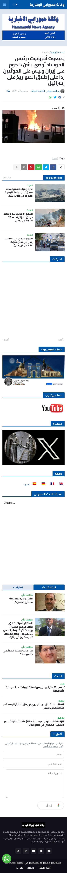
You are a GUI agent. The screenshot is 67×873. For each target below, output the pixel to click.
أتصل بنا (19, 868)
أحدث (60, 339)
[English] (60, 484)
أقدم (6, 339)
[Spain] (33, 484)
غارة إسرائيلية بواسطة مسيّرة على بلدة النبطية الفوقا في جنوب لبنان (19, 192)
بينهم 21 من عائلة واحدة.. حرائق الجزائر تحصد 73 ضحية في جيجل (18, 217)
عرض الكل (6, 178)
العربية (45, 52)
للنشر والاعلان (44, 868)
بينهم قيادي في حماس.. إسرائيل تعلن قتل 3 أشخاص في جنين (18, 242)
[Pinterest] (31, 167)
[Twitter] (55, 97)
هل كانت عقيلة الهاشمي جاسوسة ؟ (18, 652)
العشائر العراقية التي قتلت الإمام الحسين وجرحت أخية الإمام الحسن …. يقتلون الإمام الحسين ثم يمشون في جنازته (18, 630)
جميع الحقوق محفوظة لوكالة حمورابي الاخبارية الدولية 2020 (33, 863)
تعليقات (18, 587)
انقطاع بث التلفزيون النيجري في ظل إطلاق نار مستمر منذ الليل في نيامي (34, 706)
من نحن (30, 868)
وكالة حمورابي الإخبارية (47, 4)
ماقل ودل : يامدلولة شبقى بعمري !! (21, 600)
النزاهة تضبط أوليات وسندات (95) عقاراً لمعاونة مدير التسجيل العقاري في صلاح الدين (34, 723)
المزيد (26, 484)
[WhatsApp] (50, 97)
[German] (42, 484)
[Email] (24, 167)
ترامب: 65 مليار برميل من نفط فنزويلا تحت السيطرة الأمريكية (35, 689)
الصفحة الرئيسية (57, 52)
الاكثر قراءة (49, 587)
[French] (51, 484)
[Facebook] (59, 97)
